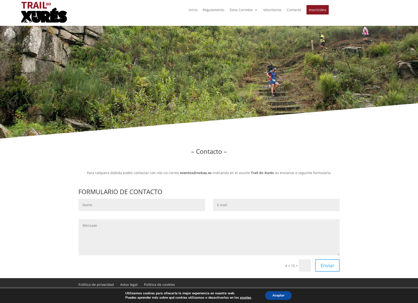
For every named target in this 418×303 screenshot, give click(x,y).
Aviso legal (129, 284)
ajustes (245, 298)
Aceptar (278, 295)
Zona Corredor (241, 10)
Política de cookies (159, 284)
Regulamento (213, 10)
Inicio (193, 10)
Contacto (294, 10)
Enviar (327, 265)
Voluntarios (272, 10)
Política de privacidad (96, 284)
